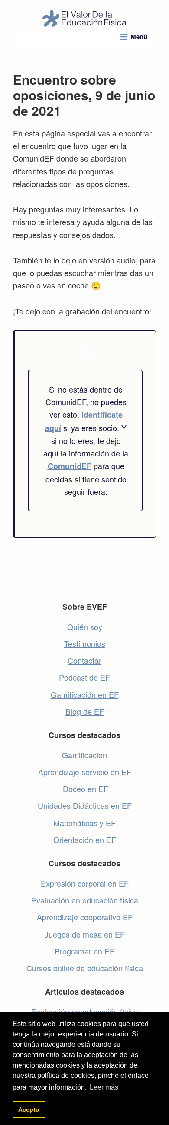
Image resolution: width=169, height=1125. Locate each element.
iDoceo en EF (84, 788)
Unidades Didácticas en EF (85, 805)
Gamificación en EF (85, 694)
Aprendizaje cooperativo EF (85, 916)
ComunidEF (69, 466)
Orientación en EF (84, 839)
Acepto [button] (28, 1109)
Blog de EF (84, 711)
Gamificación (84, 755)
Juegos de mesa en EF (85, 934)
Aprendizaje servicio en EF (84, 771)
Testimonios (84, 643)
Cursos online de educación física (84, 967)
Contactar (84, 660)
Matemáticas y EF (84, 822)
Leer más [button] (104, 1087)
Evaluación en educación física (84, 900)
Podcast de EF (84, 677)
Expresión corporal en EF (85, 883)
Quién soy (84, 626)
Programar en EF (84, 951)
